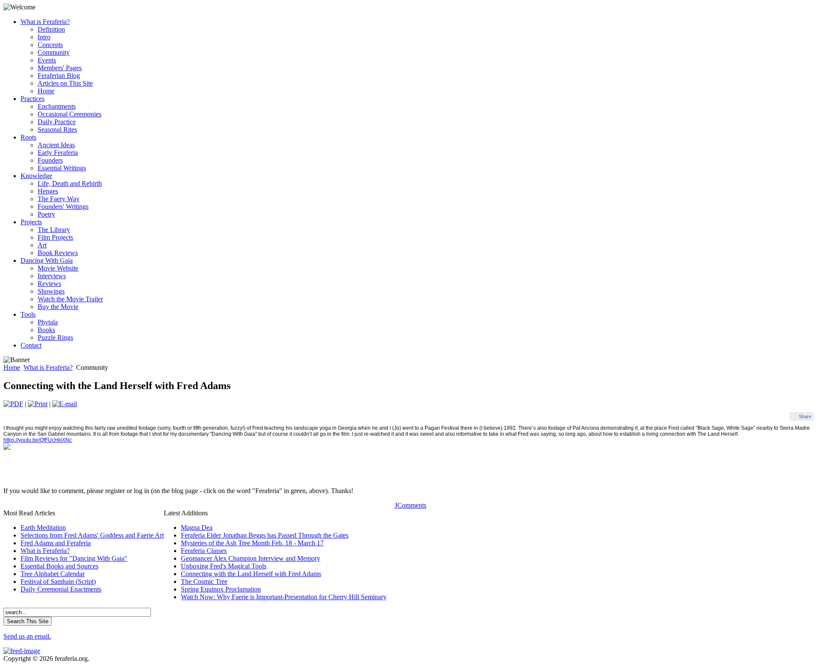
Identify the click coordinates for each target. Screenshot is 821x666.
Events (47, 60)
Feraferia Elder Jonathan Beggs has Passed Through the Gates (264, 535)
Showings (51, 291)
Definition (51, 29)
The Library (54, 229)
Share (805, 416)
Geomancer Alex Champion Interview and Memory (250, 558)
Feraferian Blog (59, 75)
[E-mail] (64, 403)
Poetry (46, 214)
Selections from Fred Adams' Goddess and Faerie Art (92, 535)
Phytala (48, 322)
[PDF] (13, 403)
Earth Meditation (43, 527)
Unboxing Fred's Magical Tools (223, 566)
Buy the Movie (58, 306)
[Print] (37, 403)
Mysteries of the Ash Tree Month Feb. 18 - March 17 (252, 543)
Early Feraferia (58, 152)
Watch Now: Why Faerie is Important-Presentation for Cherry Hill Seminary (284, 597)
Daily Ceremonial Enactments (61, 589)
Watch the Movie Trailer (70, 299)
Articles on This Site (65, 83)
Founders (50, 160)
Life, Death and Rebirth (70, 183)
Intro (44, 37)
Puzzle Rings (55, 337)
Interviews (52, 275)
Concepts (50, 44)
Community (54, 52)
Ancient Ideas (56, 145)
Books (46, 329)
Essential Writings (62, 168)
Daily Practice (57, 121)
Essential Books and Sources (59, 566)
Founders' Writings (63, 206)
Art (42, 245)
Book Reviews (58, 252)
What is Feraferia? (48, 367)
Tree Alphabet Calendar (53, 573)
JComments (410, 505)
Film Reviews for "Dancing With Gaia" (74, 558)
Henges (48, 191)
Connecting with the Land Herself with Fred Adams (251, 573)
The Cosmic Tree (204, 581)
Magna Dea (197, 527)
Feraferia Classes (204, 550)
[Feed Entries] (21, 650)
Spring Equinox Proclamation (221, 589)
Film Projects (55, 237)
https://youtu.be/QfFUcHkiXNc (37, 440)
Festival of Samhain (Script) (58, 581)
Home (46, 91)
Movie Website (58, 268)
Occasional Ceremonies (69, 114)
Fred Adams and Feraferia (56, 543)
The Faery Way (59, 198)
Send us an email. (27, 636)
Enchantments (57, 106)
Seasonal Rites (57, 129)
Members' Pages (60, 67)
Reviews (49, 283)
